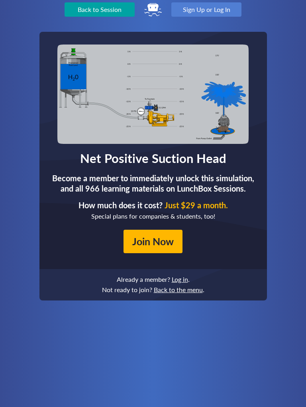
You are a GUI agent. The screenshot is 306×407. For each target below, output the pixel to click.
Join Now (153, 241)
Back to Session (100, 9)
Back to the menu (178, 289)
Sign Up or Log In (206, 9)
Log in (180, 279)
